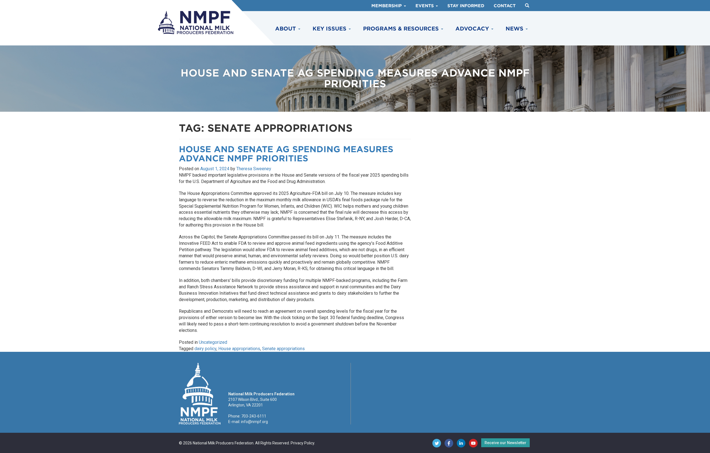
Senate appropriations (283, 348)
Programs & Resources (401, 29)
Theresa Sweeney (253, 168)
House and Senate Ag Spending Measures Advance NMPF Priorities (286, 153)
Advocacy (473, 29)
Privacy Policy (302, 443)
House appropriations (239, 348)
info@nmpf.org (254, 421)
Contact (505, 5)
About (286, 29)
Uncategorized (213, 342)
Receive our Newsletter (505, 443)
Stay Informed (465, 5)
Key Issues (330, 29)
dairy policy (205, 348)
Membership (387, 5)
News (515, 29)
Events (425, 5)
